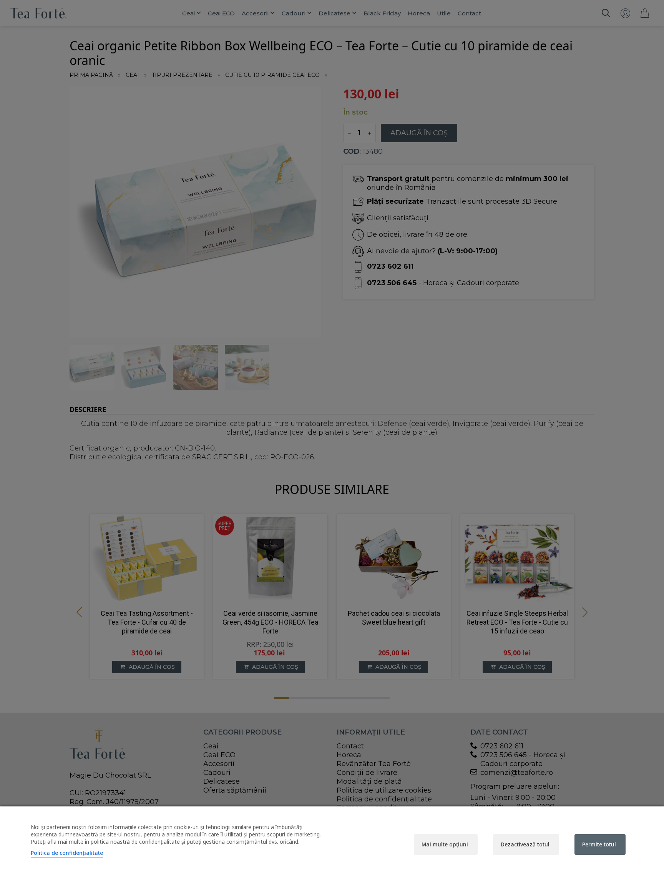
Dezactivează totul (525, 844)
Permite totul (599, 844)
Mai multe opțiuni (445, 844)
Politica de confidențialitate (67, 852)
